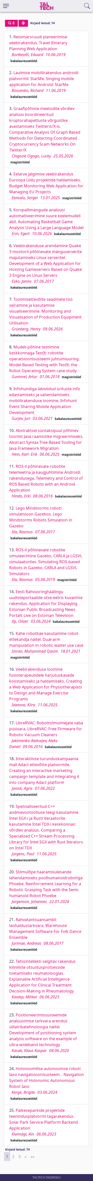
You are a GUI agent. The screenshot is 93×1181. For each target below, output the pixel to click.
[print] (23, 23)
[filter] (11, 23)
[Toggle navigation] (6, 6)
